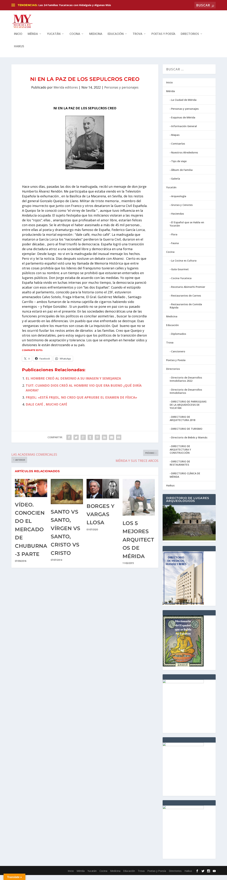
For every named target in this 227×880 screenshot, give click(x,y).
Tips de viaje (179, 161)
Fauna (175, 243)
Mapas (175, 135)
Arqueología (178, 196)
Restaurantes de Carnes (186, 295)
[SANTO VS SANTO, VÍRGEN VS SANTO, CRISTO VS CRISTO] (67, 491)
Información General (184, 126)
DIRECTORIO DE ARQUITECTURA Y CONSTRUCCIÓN (180, 449)
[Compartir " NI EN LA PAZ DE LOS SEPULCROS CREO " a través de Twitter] (76, 437)
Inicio (18, 34)
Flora (174, 234)
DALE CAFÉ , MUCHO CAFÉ (46, 404)
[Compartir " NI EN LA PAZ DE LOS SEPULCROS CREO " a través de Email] (111, 437)
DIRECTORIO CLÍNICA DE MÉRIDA (185, 475)
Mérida (33, 34)
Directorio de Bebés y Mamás (189, 437)
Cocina (75, 34)
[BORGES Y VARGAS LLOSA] (103, 488)
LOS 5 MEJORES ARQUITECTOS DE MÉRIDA (138, 539)
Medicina (95, 34)
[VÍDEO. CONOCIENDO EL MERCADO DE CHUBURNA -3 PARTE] (31, 488)
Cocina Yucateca (181, 278)
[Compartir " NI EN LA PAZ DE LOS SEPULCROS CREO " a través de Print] (118, 437)
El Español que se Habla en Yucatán (187, 224)
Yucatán (53, 34)
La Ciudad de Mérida (183, 100)
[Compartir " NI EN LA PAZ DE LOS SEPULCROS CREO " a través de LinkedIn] (104, 437)
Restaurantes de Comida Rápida (186, 306)
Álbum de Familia (182, 170)
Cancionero (178, 351)
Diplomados (178, 333)
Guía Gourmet (180, 269)
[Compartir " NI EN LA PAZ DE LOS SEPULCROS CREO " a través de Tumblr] (90, 437)
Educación (116, 34)
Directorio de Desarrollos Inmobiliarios (186, 391)
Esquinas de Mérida (183, 117)
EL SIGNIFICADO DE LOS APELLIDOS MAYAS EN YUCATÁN (75, 5)
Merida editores (66, 87)
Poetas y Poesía (163, 34)
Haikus (19, 46)
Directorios (190, 34)
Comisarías (178, 143)
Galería (175, 178)
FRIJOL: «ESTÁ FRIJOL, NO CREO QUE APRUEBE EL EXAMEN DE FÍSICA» (81, 397)
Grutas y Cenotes (182, 205)
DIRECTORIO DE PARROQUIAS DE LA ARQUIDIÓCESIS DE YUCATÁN (188, 405)
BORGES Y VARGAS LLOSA (100, 514)
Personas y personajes (121, 87)
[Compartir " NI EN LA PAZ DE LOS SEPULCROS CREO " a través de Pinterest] (97, 437)
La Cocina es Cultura (183, 260)
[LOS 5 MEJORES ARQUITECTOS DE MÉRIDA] (139, 497)
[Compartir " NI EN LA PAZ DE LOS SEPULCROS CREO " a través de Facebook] (69, 437)
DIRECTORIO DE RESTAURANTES (180, 463)
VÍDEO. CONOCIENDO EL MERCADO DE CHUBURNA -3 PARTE (31, 529)
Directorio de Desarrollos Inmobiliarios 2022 (186, 379)
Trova (137, 34)
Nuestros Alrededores (184, 152)
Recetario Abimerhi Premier (188, 287)
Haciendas (177, 213)
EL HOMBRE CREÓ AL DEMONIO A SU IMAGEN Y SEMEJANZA (73, 378)
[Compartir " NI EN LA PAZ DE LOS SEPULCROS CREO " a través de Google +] (83, 437)
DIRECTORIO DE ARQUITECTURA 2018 (182, 418)
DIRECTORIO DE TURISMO (186, 428)
